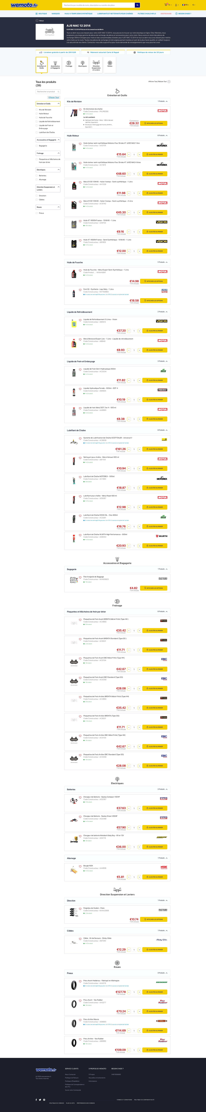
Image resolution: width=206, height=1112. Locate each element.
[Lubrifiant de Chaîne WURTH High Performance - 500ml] (74, 538)
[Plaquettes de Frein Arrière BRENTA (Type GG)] (74, 720)
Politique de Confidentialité (144, 1099)
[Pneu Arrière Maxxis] (74, 1023)
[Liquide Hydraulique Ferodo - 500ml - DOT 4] (74, 392)
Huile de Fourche (45, 117)
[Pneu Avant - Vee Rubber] (74, 1004)
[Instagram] (44, 1100)
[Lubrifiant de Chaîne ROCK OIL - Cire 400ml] (74, 519)
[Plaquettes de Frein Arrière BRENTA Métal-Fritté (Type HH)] (74, 700)
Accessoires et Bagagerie (46, 140)
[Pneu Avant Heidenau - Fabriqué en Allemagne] (74, 985)
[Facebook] (36, 1100)
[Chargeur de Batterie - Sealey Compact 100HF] (74, 801)
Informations (93, 1081)
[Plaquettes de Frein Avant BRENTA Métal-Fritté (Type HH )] (74, 623)
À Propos (92, 1074)
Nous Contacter (70, 1074)
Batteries (42, 176)
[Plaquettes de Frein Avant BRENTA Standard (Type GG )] (74, 642)
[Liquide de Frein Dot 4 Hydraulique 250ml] (74, 373)
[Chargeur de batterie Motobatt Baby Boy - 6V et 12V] (74, 839)
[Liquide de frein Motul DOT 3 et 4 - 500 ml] (74, 411)
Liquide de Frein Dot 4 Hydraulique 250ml (99, 369)
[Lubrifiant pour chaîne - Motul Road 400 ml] (74, 500)
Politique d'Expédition (72, 1081)
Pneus (41, 213)
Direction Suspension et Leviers (46, 188)
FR (186, 5)
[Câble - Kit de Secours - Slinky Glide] (74, 942)
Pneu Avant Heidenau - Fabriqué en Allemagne (101, 981)
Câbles (41, 200)
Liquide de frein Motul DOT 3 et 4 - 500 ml (99, 408)
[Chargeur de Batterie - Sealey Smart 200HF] (74, 820)
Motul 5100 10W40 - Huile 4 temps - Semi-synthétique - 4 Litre (108, 201)
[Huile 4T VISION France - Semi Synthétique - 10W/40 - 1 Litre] (74, 243)
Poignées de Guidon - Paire (93, 908)
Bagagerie (43, 146)
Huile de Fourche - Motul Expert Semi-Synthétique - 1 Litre (106, 270)
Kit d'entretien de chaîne (92, 109)
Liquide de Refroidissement (49, 121)
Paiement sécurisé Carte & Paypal (104, 52)
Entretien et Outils (43, 104)
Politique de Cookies (56, 1103)
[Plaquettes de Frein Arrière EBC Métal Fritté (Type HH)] (74, 739)
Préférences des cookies (86, 1103)
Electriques (41, 170)
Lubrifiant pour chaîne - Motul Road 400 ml (100, 496)
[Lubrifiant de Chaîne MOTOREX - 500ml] (74, 480)
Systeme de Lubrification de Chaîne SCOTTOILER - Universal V (107, 438)
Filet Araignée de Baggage (93, 577)
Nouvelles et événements (97, 1078)
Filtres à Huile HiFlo (147, 14)
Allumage (42, 179)
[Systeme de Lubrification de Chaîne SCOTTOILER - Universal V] (74, 442)
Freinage (40, 153)
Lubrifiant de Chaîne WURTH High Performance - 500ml (105, 534)
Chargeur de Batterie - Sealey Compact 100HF (101, 797)
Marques (56, 14)
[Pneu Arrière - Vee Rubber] (74, 1042)
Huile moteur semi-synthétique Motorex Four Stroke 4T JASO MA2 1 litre (111, 143)
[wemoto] (46, 1070)
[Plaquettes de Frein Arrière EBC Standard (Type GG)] (74, 758)
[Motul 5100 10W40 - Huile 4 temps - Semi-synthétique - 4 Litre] (74, 205)
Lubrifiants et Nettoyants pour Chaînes (115, 14)
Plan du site (70, 1103)
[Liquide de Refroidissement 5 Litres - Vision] (74, 323)
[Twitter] (40, 1100)
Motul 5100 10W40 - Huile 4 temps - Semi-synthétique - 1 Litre (108, 182)
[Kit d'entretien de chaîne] (74, 113)
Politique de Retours (71, 1078)
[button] (170, 5)
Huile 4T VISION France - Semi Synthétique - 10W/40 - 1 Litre (107, 240)
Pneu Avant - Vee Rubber (93, 1000)
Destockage (166, 14)
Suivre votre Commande (73, 1090)
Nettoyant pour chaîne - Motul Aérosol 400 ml (101, 457)
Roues (39, 207)
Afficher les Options (154, 123)
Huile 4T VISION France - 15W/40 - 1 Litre (99, 220)
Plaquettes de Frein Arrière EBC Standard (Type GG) (103, 754)
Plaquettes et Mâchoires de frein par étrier (49, 160)
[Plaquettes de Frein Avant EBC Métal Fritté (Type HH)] (74, 662)
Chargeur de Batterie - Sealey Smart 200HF (100, 816)
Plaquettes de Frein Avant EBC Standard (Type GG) (103, 677)
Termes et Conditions (124, 1099)
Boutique (42, 14)
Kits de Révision (45, 110)
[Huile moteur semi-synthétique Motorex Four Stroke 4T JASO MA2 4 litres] (74, 166)
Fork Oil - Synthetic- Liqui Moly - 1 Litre (98, 289)
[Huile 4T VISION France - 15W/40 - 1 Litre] (74, 224)
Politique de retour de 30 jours (150, 52)
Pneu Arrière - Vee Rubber (93, 1039)
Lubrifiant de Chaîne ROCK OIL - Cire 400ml (100, 515)
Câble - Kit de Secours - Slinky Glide (97, 938)
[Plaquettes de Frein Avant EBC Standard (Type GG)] (74, 681)
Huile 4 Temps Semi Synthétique (78, 14)
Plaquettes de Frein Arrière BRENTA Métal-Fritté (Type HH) (106, 696)
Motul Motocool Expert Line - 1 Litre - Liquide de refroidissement (108, 339)
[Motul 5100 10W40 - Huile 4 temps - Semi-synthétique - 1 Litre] (74, 186)
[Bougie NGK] (74, 869)
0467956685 (116, 1074)
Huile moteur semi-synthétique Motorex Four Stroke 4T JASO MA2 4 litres (112, 162)
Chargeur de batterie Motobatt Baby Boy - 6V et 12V (103, 835)
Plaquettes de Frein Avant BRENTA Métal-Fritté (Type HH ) (106, 619)
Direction (42, 196)
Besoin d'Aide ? (184, 14)
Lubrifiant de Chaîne (47, 132)
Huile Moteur (44, 114)
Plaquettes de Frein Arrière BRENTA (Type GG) (101, 716)
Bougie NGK (88, 866)
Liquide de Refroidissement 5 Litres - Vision (100, 319)
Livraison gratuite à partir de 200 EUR (60, 52)
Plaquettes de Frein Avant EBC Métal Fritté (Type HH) (104, 658)
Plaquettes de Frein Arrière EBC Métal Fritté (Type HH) (104, 735)
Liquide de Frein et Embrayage (46, 126)
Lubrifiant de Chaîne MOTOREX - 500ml (99, 476)
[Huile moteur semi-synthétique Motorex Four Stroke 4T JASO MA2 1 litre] (74, 147)
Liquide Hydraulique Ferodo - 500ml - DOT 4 (100, 388)
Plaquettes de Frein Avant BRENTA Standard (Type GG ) (105, 638)
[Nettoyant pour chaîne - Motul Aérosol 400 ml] (74, 461)
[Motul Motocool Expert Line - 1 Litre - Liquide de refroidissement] (73, 343)
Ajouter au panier (156, 154)
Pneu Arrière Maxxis (91, 1019)
